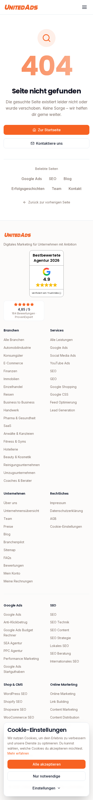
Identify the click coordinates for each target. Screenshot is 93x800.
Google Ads (31, 178)
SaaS (7, 426)
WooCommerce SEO (19, 717)
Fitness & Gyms (15, 441)
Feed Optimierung (63, 402)
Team (56, 188)
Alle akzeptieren (47, 764)
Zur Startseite (49, 130)
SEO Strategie (60, 638)
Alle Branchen (14, 340)
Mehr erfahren (18, 753)
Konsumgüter (13, 355)
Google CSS (59, 394)
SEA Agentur (13, 643)
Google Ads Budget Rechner (18, 632)
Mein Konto (12, 573)
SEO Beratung (60, 653)
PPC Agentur (13, 651)
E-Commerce (13, 363)
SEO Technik (59, 622)
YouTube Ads (60, 363)
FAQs (7, 558)
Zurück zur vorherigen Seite (49, 202)
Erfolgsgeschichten (28, 188)
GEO (53, 379)
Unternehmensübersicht (21, 511)
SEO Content (59, 630)
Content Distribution (64, 717)
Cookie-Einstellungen (66, 526)
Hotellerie (11, 449)
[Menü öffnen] (84, 7)
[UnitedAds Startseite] (21, 7)
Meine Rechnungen (18, 581)
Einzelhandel (13, 387)
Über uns (10, 503)
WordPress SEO (15, 694)
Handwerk (11, 410)
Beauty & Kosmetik (17, 457)
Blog (68, 178)
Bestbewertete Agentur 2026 (46, 258)
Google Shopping (63, 387)
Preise (8, 526)
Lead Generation (62, 410)
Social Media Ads (63, 355)
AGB (53, 519)
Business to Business (19, 402)
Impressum (58, 503)
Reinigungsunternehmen (22, 465)
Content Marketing (64, 709)
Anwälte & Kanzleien (19, 433)
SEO (52, 178)
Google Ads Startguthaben (14, 669)
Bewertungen (14, 565)
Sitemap (10, 550)
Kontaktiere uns (49, 143)
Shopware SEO (15, 709)
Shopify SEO (13, 701)
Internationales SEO (64, 661)
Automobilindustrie (17, 347)
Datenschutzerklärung (66, 511)
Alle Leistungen (61, 340)
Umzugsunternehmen (19, 473)
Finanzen (10, 371)
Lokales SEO (59, 646)
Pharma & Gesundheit (19, 418)
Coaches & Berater (18, 480)
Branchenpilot (14, 542)
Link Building (59, 701)
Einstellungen (44, 788)
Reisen (9, 394)
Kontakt (75, 188)
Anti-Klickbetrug (15, 622)
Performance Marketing (21, 658)
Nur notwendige (46, 776)
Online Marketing (62, 694)
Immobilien (11, 379)
